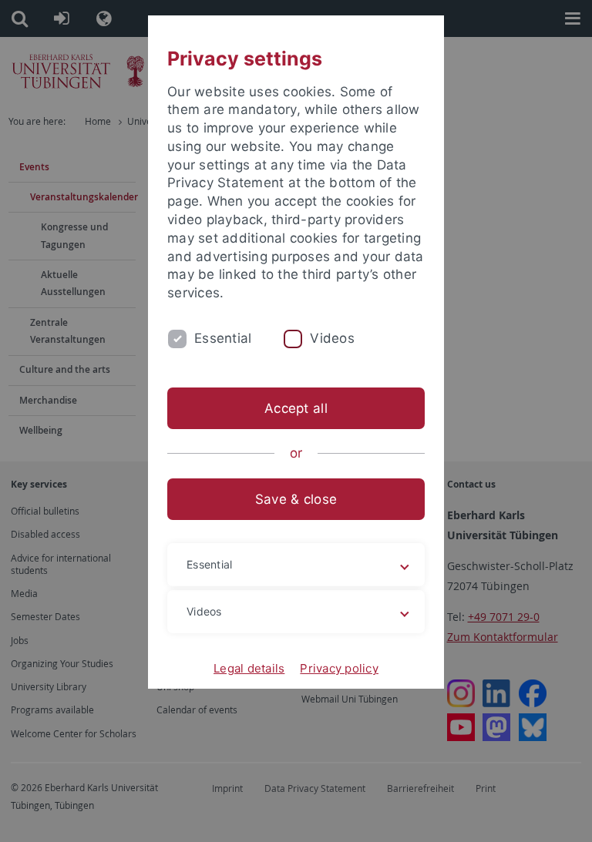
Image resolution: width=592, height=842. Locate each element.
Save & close (296, 499)
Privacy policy (339, 668)
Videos (332, 338)
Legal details (249, 668)
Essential (222, 338)
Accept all (296, 408)
